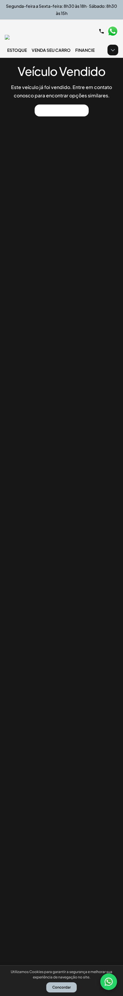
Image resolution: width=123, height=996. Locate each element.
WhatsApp (112, 31)
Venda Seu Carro (51, 50)
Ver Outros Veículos (61, 110)
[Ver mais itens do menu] (112, 50)
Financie (85, 50)
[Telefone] (101, 31)
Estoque (17, 50)
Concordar (61, 987)
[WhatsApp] (108, 981)
